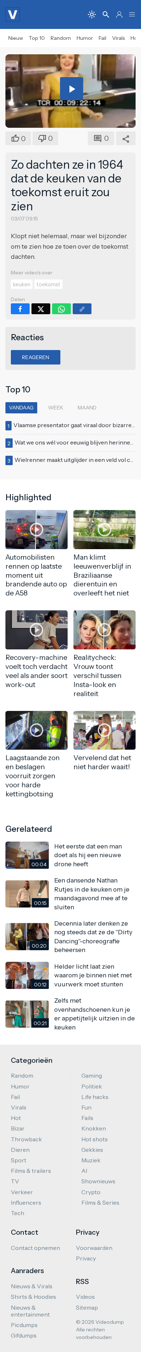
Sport (18, 1160)
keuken (21, 284)
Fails (87, 1117)
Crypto (91, 1192)
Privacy (86, 1258)
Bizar (18, 1128)
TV (15, 1181)
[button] (132, 14)
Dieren (20, 1149)
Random (61, 38)
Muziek (91, 1160)
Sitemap (87, 1307)
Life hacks (94, 1096)
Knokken (93, 1128)
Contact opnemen (35, 1247)
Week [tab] (55, 407)
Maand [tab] (87, 407)
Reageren (35, 357)
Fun (86, 1107)
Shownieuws (98, 1181)
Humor (85, 38)
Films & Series (100, 1202)
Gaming (91, 1075)
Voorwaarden (94, 1247)
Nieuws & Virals (31, 1286)
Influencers (26, 1202)
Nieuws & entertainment (30, 1311)
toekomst (48, 284)
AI (84, 1170)
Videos (85, 1296)
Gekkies (92, 1149)
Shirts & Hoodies (33, 1296)
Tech (17, 1213)
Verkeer (22, 1192)
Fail (102, 38)
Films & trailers (31, 1170)
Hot (16, 1117)
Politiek (91, 1086)
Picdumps (24, 1324)
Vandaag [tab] (21, 407)
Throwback (26, 1139)
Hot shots (94, 1139)
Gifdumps (24, 1335)
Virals (118, 38)
